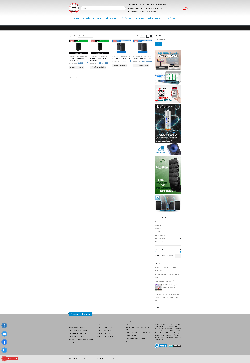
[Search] (123, 8)
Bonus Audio (115, 56)
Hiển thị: (136, 36)
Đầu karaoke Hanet (74, 324)
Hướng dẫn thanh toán (104, 324)
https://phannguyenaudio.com (135, 348)
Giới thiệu (86, 18)
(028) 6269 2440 (134, 11)
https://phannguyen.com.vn (134, 345)
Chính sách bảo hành (103, 333)
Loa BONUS (122, 56)
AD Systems (158, 222)
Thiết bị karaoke (110, 18)
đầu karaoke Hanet (117, 358)
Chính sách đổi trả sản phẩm (105, 327)
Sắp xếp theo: (73, 36)
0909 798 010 (152, 11)
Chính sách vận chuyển (104, 330)
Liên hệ (125, 22)
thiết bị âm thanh (98, 358)
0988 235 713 (144, 11)
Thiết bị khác (140, 18)
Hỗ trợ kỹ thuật (170, 18)
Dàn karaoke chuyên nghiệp (77, 327)
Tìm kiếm (158, 44)
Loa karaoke (129, 56)
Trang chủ (76, 18)
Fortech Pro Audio (85, 56)
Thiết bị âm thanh (126, 18)
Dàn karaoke (96, 18)
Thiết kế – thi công (154, 18)
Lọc (178, 256)
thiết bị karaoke (108, 358)
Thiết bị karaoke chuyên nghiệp (78, 333)
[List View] (151, 36)
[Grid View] (147, 36)
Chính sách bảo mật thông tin (105, 336)
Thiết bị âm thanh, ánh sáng (77, 336)
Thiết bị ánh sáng (160, 238)
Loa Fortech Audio (74, 56)
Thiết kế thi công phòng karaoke (78, 330)
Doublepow (158, 228)
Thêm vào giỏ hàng (78, 67)
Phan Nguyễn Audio (84, 358)
